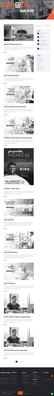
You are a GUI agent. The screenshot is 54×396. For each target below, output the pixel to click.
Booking (38, 57)
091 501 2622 (25, 378)
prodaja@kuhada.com (26, 382)
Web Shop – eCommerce (41, 67)
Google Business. (7, 383)
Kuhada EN (36, 383)
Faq (36, 2)
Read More (5, 52)
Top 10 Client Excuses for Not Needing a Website (16, 350)
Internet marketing (40, 60)
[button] (52, 394)
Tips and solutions (32, 2)
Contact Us (40, 2)
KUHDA (25, 393)
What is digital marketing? (10, 252)
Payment (38, 62)
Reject (20, 393)
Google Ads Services (9, 220)
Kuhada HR (36, 381)
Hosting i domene (14, 382)
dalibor (11, 42)
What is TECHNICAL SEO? (9, 284)
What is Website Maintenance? (11, 76)
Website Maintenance (40, 69)
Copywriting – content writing (11, 189)
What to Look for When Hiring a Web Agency (15, 107)
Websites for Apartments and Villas (13, 44)
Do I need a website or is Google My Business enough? (17, 317)
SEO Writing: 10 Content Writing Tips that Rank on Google (18, 138)
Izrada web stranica (14, 375)
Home (27, 13)
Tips (38, 64)
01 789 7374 (25, 380)
